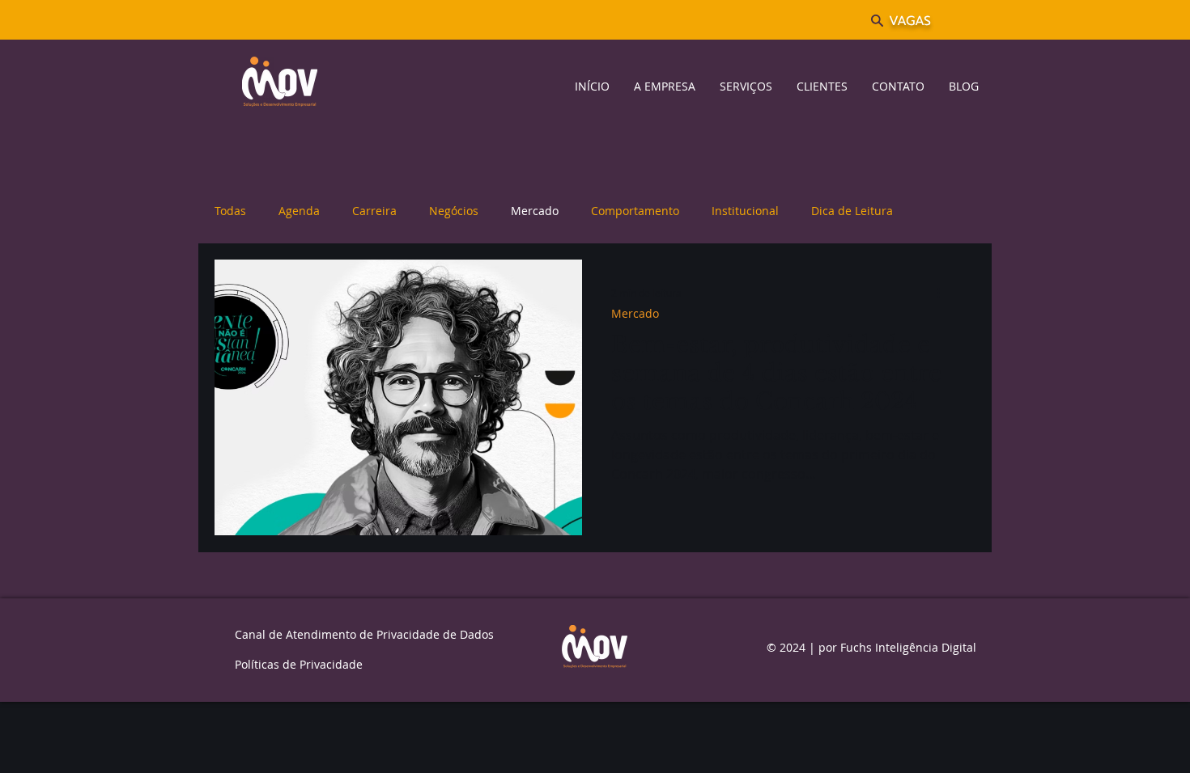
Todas (230, 210)
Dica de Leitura (852, 210)
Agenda (299, 210)
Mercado (535, 210)
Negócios (453, 210)
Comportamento (635, 210)
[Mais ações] (944, 292)
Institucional (745, 210)
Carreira (374, 210)
